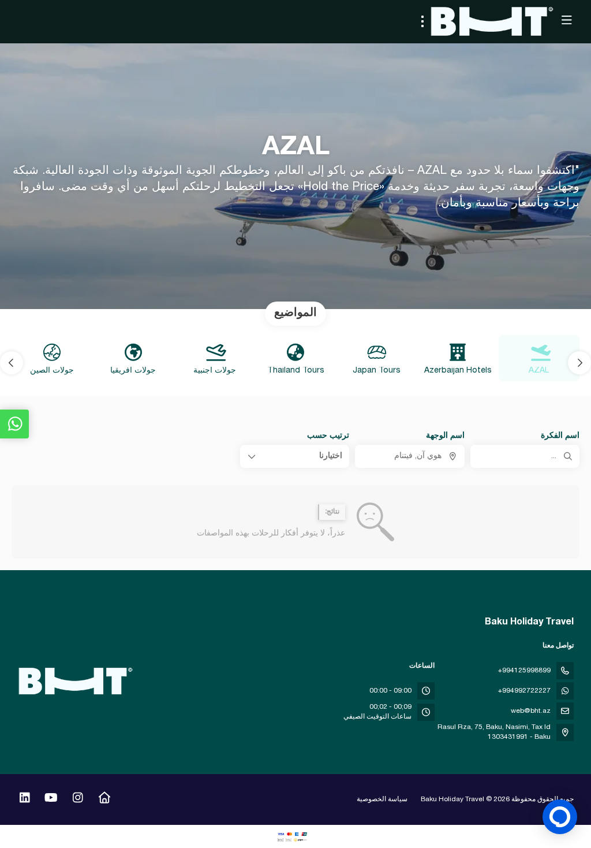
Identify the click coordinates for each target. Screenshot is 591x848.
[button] (579, 362)
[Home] (104, 799)
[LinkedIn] (24, 799)
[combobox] (409, 456)
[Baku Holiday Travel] (76, 681)
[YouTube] (51, 799)
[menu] (422, 21)
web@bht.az (531, 711)
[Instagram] (77, 799)
